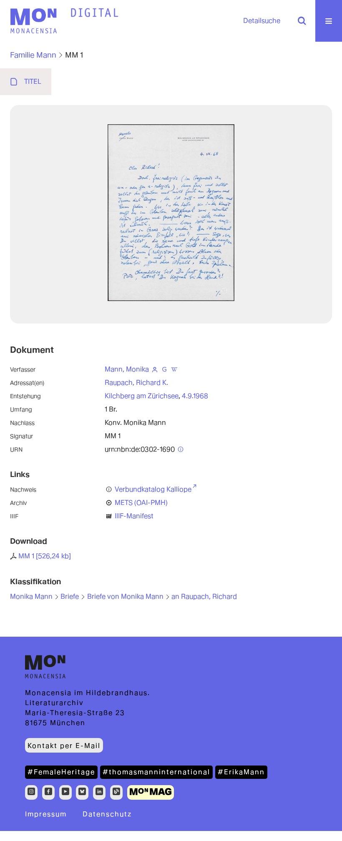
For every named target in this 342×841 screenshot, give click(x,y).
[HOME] (95, 12)
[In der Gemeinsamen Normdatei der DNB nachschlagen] (165, 369)
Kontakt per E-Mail (64, 746)
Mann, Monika (127, 369)
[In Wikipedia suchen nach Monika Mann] (174, 369)
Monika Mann (31, 596)
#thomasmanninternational (156, 772)
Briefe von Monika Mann (125, 596)
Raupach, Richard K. (136, 383)
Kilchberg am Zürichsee (142, 396)
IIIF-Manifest (134, 516)
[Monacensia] (33, 20)
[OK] (302, 21)
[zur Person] (155, 369)
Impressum (46, 814)
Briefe (69, 596)
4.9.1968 (195, 396)
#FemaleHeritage (61, 772)
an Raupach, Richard (204, 596)
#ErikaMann (241, 772)
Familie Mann (33, 54)
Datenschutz (107, 814)
